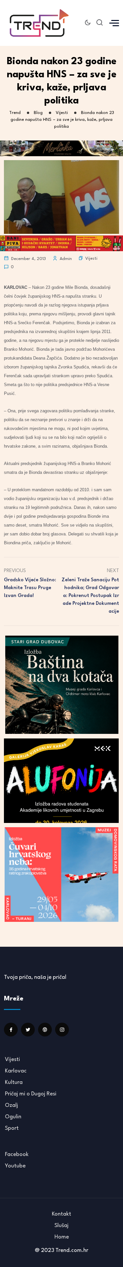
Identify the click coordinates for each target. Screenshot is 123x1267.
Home (61, 1237)
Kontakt (61, 1214)
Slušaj (61, 1225)
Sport (12, 1128)
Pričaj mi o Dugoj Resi (30, 1094)
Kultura (14, 1082)
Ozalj (11, 1105)
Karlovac (16, 1071)
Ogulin (13, 1117)
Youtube (15, 1166)
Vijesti (91, 258)
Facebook (17, 1154)
